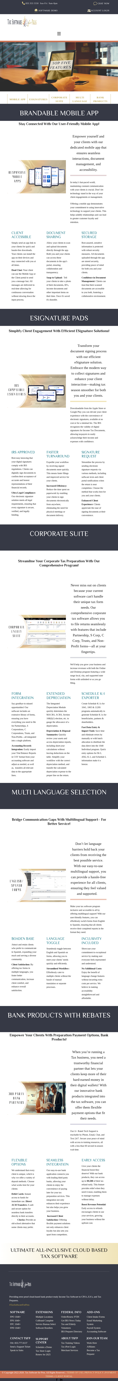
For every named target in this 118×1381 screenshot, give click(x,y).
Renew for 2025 (43, 1354)
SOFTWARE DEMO (48, 10)
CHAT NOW (103, 3)
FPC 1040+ (15, 1324)
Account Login (100, 10)
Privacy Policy (94, 1372)
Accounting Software (96, 1331)
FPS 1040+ (15, 1320)
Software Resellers (44, 1328)
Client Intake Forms (96, 1317)
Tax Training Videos (70, 1343)
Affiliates (91, 1346)
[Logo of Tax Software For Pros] (22, 21)
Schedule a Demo (44, 1347)
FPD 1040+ (15, 1328)
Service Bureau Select (46, 1324)
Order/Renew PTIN (70, 1317)
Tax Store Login (43, 1351)
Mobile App (17, 99)
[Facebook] (56, 1379)
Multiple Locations (44, 1317)
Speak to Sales (16, 1350)
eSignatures (38, 99)
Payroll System (93, 1328)
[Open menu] (59, 33)
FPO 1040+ (15, 1317)
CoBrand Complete (44, 1320)
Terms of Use (75, 1372)
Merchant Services (69, 1350)
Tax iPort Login (68, 1346)
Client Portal (64, 1376)
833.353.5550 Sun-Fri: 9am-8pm (41, 3)
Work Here (92, 1343)
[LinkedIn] (61, 1379)
